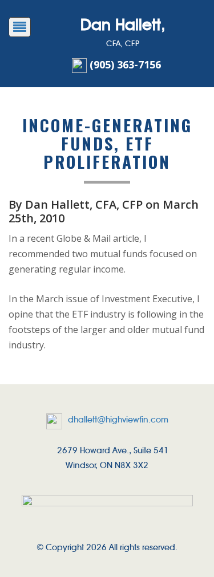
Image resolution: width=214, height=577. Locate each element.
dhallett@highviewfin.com (118, 420)
